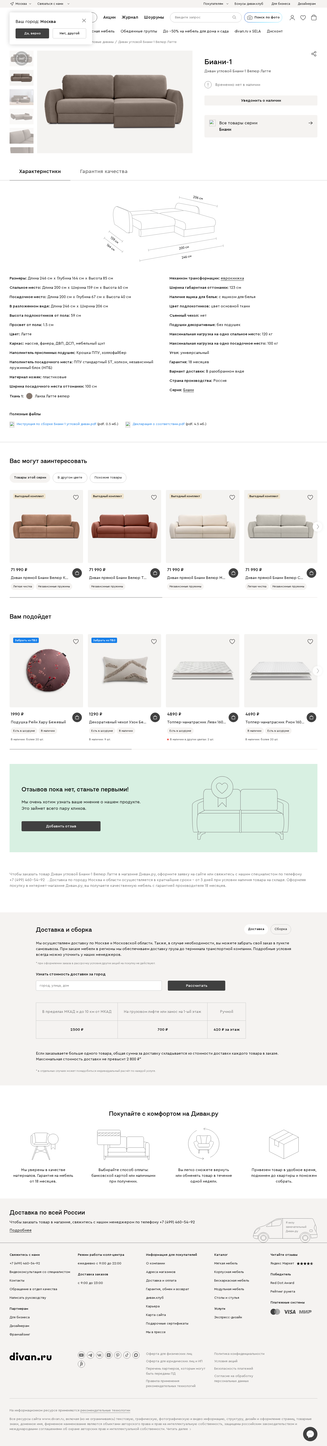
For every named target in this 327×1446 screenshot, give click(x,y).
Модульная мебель (229, 1289)
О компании (155, 1263)
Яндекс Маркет (282, 1263)
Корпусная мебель (229, 1272)
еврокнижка (232, 278)
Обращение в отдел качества (33, 1289)
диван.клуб (155, 1297)
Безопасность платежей (233, 1368)
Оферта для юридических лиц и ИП (174, 1361)
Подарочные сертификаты (167, 1323)
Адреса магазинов (160, 1272)
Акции (109, 17)
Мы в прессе (156, 1332)
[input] (206, 17)
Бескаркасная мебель (231, 1280)
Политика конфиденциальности (239, 1354)
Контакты (17, 1280)
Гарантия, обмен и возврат (167, 1289)
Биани (188, 390)
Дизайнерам (19, 1326)
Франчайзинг (20, 1334)
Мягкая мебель (226, 1263)
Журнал (130, 17)
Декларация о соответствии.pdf (159, 424)
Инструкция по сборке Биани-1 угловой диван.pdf (56, 424)
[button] (292, 17)
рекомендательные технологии (105, 1410)
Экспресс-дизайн (228, 1317)
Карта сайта (156, 1315)
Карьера (153, 1306)
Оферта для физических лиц (169, 1354)
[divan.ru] (30, 1356)
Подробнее (21, 1230)
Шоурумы (154, 17)
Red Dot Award (282, 1283)
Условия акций (225, 1361)
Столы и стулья (226, 1297)
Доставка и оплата (161, 1280)
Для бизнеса (20, 1317)
